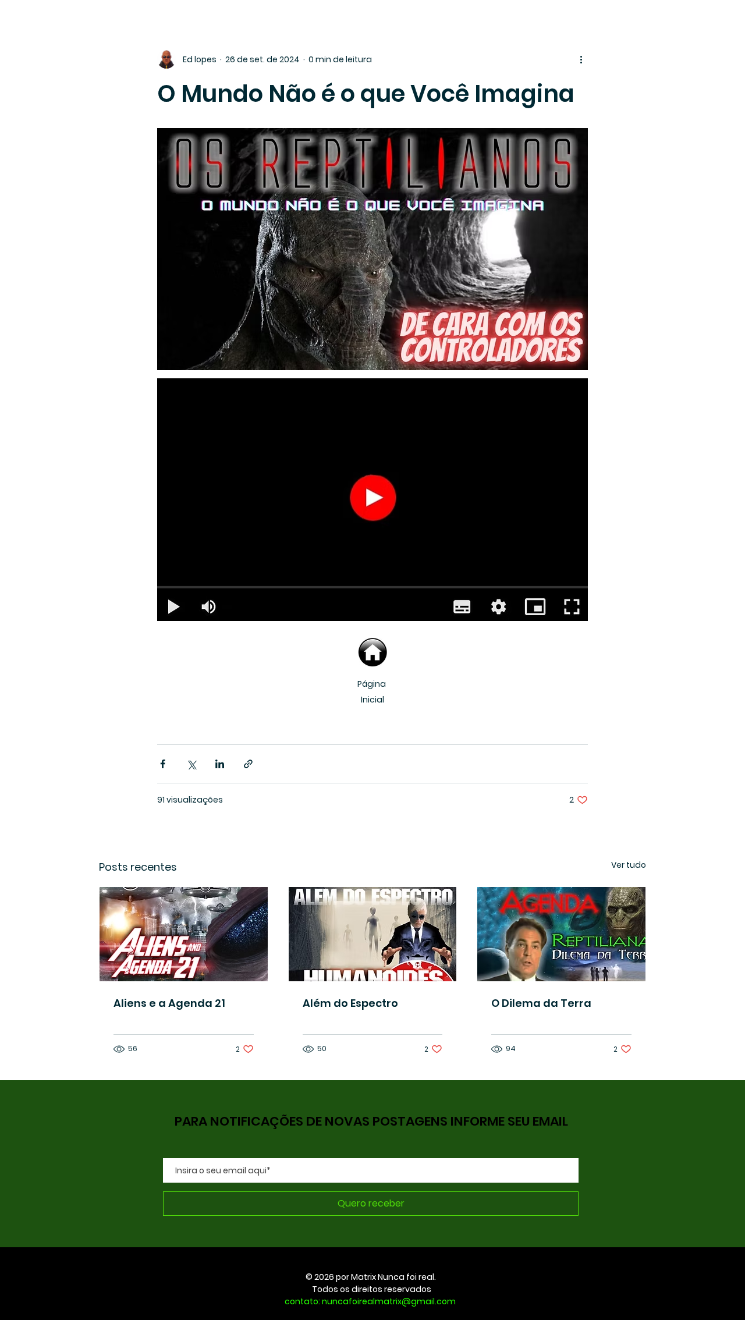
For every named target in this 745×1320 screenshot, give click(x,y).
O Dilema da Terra (541, 1003)
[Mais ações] (581, 59)
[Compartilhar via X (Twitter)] (191, 763)
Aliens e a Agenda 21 (169, 1003)
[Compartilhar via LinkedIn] (219, 763)
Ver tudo (628, 865)
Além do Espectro (350, 1003)
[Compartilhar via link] (248, 763)
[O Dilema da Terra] (561, 934)
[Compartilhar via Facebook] (162, 763)
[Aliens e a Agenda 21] (184, 934)
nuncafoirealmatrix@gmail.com (389, 1301)
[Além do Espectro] (373, 934)
